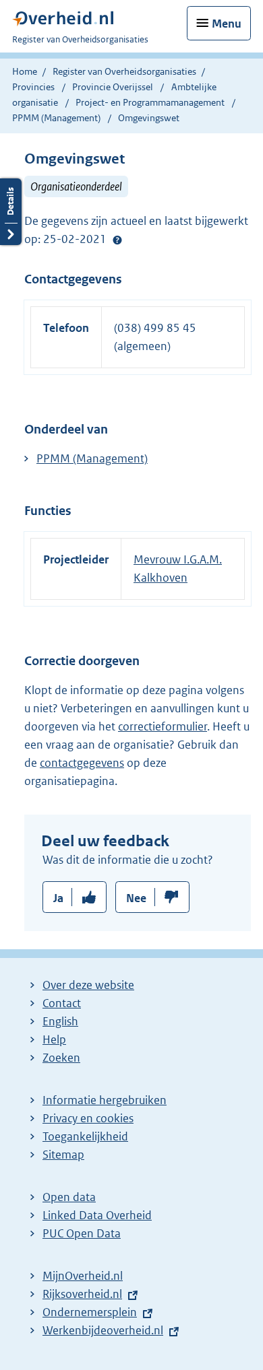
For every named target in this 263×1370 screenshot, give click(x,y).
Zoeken (61, 1057)
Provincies (33, 87)
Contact (61, 1003)
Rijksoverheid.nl (82, 1294)
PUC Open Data (81, 1233)
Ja (58, 898)
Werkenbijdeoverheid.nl (102, 1330)
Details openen (11, 211)
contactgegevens (82, 762)
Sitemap (63, 1154)
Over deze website (88, 985)
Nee (136, 898)
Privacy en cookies (88, 1118)
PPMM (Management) (57, 118)
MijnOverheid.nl (82, 1275)
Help (54, 1039)
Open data (69, 1197)
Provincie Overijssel (113, 87)
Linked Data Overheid (97, 1215)
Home (24, 71)
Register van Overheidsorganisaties (124, 71)
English (60, 1021)
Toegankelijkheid (85, 1136)
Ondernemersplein (89, 1312)
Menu (226, 23)
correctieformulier (162, 726)
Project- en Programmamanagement (151, 102)
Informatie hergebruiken (104, 1100)
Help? (117, 240)
